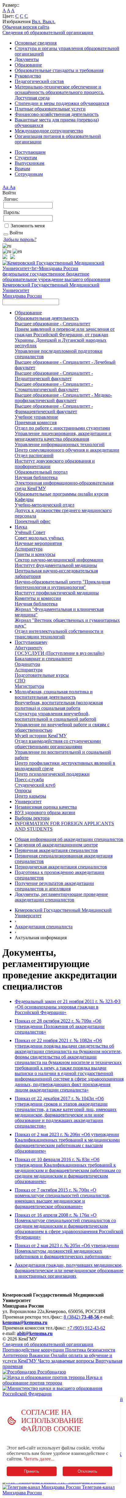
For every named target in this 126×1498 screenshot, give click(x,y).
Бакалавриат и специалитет (43, 658)
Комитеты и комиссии (38, 598)
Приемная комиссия (36, 422)
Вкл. (37, 21)
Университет (28, 801)
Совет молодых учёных (39, 537)
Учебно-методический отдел (44, 504)
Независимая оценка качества (46, 807)
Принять (31, 1471)
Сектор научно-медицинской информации (59, 559)
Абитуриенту (29, 647)
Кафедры (24, 499)
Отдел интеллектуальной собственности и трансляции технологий (59, 634)
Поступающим (30, 152)
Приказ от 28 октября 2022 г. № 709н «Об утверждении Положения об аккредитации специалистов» (60, 1026)
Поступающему (31, 642)
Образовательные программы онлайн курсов (62, 493)
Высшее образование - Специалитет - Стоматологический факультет (54, 386)
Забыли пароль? (19, 239)
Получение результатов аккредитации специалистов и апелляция (54, 886)
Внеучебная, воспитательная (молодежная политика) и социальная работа (59, 705)
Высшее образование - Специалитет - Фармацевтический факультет (54, 408)
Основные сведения (36, 42)
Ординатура (27, 664)
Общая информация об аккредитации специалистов (69, 839)
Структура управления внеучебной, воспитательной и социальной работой (55, 716)
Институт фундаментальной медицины (56, 565)
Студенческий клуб (35, 785)
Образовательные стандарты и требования (59, 70)
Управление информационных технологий (60, 444)
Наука (21, 526)
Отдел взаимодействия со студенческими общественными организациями (58, 743)
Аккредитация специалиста (43, 926)
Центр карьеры (30, 796)
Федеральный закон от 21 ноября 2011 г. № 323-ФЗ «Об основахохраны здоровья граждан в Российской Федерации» (67, 1007)
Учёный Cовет (30, 532)
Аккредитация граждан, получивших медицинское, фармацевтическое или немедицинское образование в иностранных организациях (69, 1270)
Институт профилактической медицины (57, 592)
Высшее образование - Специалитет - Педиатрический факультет (54, 375)
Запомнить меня (28, 225)
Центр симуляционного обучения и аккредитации (67, 450)
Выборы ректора (32, 818)
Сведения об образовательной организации (47, 32)
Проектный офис (32, 521)
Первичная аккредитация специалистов (56, 850)
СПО (20, 680)
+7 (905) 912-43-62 (86, 1327)
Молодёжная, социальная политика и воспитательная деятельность (54, 694)
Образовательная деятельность (47, 318)
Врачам (22, 168)
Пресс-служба (29, 779)
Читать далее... (39, 1458)
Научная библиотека (36, 477)
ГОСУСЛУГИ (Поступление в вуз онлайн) (59, 653)
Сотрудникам (29, 174)
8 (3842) (81, 1316)
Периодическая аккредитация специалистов (61, 866)
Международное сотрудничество (49, 130)
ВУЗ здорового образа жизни (45, 812)
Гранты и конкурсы (35, 554)
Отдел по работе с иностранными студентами (62, 428)
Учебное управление (36, 417)
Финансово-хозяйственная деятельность (56, 114)
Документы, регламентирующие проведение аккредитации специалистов (61, 897)
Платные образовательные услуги (50, 108)
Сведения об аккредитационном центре (56, 844)
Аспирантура (29, 548)
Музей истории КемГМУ (41, 735)
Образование (28, 64)
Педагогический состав (39, 81)
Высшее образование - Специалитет (52, 323)
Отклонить (87, 1471)
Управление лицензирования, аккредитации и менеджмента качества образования (63, 436)
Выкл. (49, 21)
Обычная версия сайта (25, 27)
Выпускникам (29, 163)
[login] (5, 234)
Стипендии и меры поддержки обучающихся (62, 103)
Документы (27, 59)
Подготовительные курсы (42, 675)
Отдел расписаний (34, 455)
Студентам (26, 157)
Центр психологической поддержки (52, 774)
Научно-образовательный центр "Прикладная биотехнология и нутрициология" (62, 584)
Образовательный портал (41, 472)
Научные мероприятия (38, 543)
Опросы (23, 790)
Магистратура (29, 686)
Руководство (28, 75)
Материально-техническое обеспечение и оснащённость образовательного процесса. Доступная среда (59, 92)
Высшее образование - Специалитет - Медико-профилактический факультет (63, 397)
